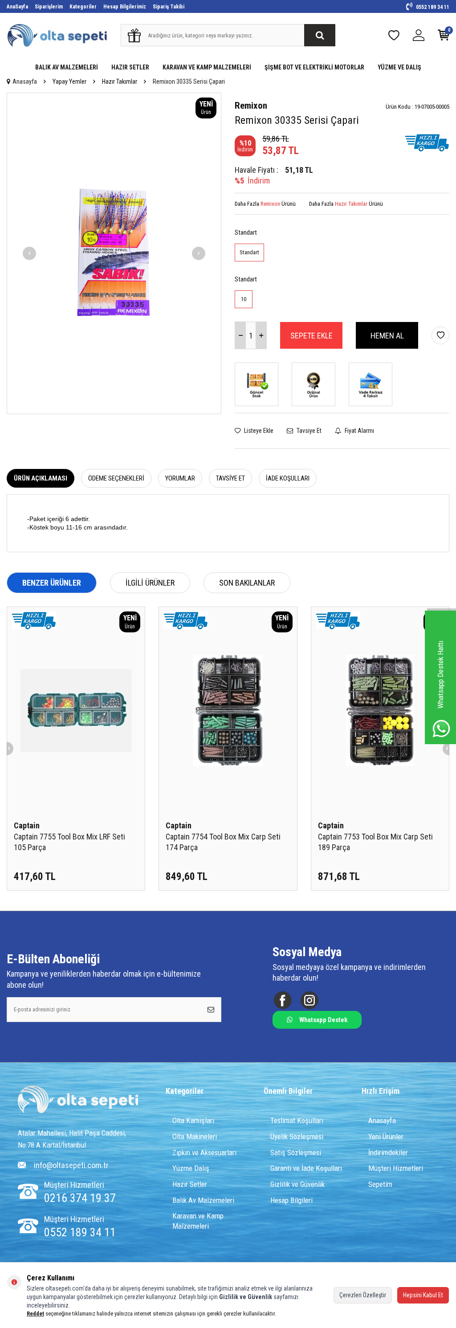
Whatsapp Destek (323, 1020)
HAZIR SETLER (130, 67)
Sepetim (380, 1184)
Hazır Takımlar (119, 81)
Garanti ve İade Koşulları (306, 1168)
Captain (27, 825)
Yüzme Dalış (190, 1168)
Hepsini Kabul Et (423, 1295)
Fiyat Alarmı (358, 430)
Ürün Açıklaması (40, 478)
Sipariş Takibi (168, 7)
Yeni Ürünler (385, 1136)
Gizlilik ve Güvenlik (297, 1184)
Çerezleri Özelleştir (362, 1295)
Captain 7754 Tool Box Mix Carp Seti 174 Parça (223, 842)
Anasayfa (24, 81)
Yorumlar (180, 478)
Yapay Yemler (69, 81)
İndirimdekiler (388, 1152)
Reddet (35, 1313)
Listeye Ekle (258, 430)
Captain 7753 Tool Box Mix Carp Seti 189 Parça (375, 842)
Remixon (251, 105)
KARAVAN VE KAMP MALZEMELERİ (207, 67)
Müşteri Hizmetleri (395, 1168)
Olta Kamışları (193, 1120)
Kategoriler (83, 7)
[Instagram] (309, 1000)
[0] (443, 37)
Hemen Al (387, 335)
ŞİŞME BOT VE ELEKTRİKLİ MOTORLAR (314, 67)
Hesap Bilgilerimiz (124, 7)
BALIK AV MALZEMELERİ (66, 67)
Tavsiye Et (308, 430)
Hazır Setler (189, 1184)
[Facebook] (283, 1000)
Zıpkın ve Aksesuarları (204, 1152)
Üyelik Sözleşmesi (296, 1136)
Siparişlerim (49, 7)
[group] (114, 253)
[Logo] (78, 1100)
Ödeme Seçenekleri (116, 478)
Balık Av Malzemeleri (203, 1200)
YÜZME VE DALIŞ (399, 67)
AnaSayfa (17, 7)
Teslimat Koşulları (296, 1120)
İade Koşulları (287, 478)
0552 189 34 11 (432, 7)
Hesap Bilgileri (291, 1200)
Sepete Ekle (311, 335)
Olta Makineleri (194, 1136)
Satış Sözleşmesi (295, 1152)
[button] (29, 253)
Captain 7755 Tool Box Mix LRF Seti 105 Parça (69, 842)
